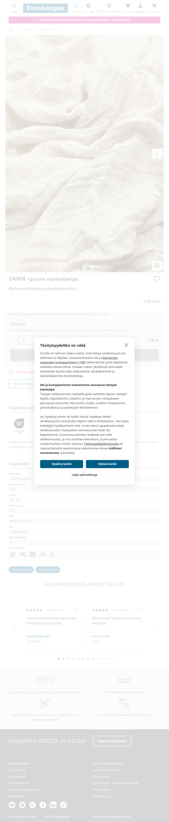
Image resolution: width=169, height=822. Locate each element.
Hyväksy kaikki (62, 464)
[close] (126, 345)
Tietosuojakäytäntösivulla (101, 444)
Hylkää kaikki (107, 464)
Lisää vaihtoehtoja (84, 475)
